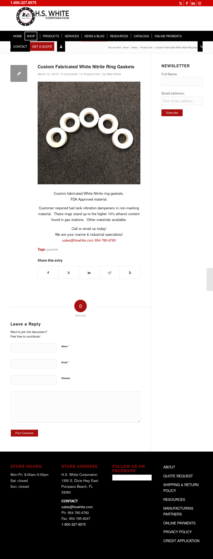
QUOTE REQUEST (178, 475)
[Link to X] (181, 3)
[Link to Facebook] (187, 3)
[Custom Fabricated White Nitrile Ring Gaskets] (18, 73)
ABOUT (169, 466)
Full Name (169, 74)
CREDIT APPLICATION (181, 540)
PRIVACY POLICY (177, 531)
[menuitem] (17, 36)
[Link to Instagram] (199, 3)
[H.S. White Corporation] (41, 18)
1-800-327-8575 (73, 524)
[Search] (200, 46)
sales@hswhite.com (78, 240)
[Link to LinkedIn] (193, 3)
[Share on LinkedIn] (89, 272)
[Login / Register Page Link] (61, 46)
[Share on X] (68, 272)
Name (65, 346)
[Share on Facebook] (48, 272)
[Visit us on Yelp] (130, 272)
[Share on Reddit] (109, 272)
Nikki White (113, 74)
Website (65, 378)
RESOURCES (174, 499)
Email (65, 362)
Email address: (173, 93)
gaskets (52, 249)
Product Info (92, 74)
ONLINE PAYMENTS (179, 522)
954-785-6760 (105, 240)
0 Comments (69, 74)
